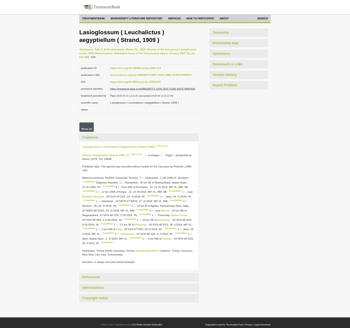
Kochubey (164, 219)
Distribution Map (225, 43)
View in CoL (162, 146)
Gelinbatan (128, 233)
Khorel (165, 210)
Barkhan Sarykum (93, 196)
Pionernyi (141, 224)
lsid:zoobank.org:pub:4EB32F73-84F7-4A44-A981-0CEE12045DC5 (150, 74)
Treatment (90, 137)
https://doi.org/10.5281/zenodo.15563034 (135, 81)
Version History (225, 75)
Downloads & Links (228, 64)
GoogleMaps (89, 182)
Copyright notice (95, 298)
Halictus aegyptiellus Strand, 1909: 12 (105, 155)
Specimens (221, 53)
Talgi (119, 229)
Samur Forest (179, 215)
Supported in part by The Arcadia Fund (224, 324)
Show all (86, 128)
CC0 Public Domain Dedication (146, 324)
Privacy (248, 324)
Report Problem (225, 85)
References (91, 277)
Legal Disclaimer (262, 324)
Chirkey (167, 238)
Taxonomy (221, 32)
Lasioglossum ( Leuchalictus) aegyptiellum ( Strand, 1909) (118, 146)
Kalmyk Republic (146, 250)
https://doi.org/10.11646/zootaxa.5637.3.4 (135, 68)
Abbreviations (93, 288)
